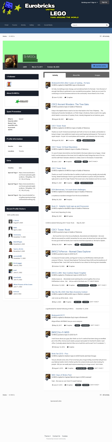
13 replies (71, 140)
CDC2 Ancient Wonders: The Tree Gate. (70, 104)
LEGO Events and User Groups (86, 356)
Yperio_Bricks (18, 249)
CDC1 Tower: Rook (59, 126)
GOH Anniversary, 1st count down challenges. (69, 190)
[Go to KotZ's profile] (10, 271)
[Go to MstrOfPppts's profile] (10, 243)
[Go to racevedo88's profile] (10, 257)
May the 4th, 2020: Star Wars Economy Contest (69, 292)
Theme (47, 436)
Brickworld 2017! (58, 315)
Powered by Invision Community (56, 439)
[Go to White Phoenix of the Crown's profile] (10, 285)
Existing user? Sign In (89, 2)
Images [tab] (97, 75)
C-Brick (16, 220)
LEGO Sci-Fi (73, 254)
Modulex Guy (69, 317)
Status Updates (97, 25)
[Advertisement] (56, 417)
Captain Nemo (69, 377)
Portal (6, 25)
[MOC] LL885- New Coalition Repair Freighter (69, 273)
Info (39, 25)
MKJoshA (68, 294)
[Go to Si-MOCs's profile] (48, 84)
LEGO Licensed (86, 377)
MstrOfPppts (17, 242)
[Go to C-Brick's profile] (10, 221)
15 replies (71, 266)
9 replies (70, 119)
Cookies (65, 436)
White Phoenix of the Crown (22, 284)
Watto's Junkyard (84, 294)
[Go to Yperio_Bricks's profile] (10, 250)
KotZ (15, 270)
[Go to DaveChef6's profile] (10, 278)
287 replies (69, 216)
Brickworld (81, 85)
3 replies (71, 347)
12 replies (69, 97)
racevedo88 (17, 256)
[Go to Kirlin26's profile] (10, 292)
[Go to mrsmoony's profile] (10, 236)
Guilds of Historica (76, 107)
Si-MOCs (55, 85)
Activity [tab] (55, 75)
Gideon (67, 149)
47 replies (68, 302)
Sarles (67, 356)
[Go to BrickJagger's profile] (10, 264)
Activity (23, 25)
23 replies (69, 385)
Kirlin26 (16, 291)
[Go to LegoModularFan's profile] (8, 84)
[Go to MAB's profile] (10, 228)
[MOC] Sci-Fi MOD (60, 332)
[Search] (106, 25)
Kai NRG (67, 208)
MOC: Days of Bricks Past (62, 375)
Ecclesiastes (69, 192)
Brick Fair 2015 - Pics (60, 354)
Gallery (32, 25)
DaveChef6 (17, 277)
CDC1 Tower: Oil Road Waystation (64, 147)
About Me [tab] (76, 75)
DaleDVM (68, 85)
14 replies (68, 161)
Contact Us (56, 436)
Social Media (48, 25)
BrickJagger (17, 263)
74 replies (69, 199)
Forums (14, 25)
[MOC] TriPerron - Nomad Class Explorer (71, 251)
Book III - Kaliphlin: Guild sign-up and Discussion (70, 206)
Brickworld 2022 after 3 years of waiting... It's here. (71, 83)
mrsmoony (17, 235)
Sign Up (104, 2)
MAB (15, 227)
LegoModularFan (51, 309)
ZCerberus (68, 275)
